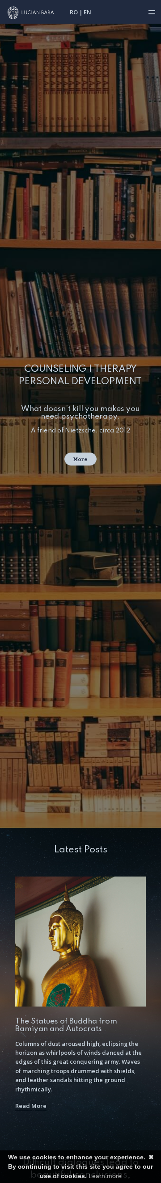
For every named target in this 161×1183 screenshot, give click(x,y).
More (80, 459)
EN (87, 12)
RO (74, 12)
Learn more (105, 1175)
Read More (31, 1106)
